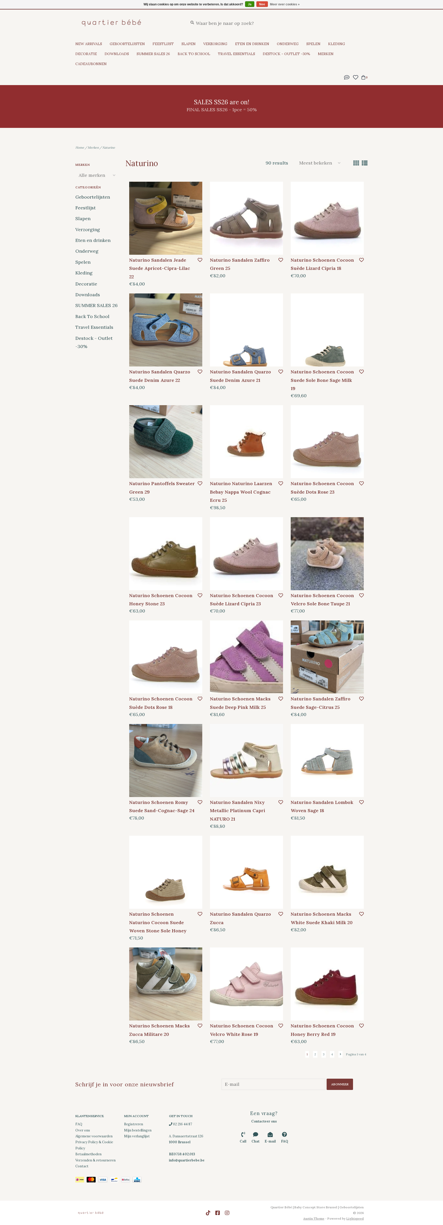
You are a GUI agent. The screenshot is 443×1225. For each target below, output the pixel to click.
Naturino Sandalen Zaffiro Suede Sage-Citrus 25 (320, 703)
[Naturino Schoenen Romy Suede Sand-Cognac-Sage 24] (165, 760)
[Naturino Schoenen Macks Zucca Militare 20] (165, 983)
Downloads (117, 54)
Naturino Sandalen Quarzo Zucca (240, 918)
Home (79, 147)
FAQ (78, 1124)
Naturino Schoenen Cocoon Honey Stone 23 (161, 600)
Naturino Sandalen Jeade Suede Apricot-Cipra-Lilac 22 (159, 268)
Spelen (313, 44)
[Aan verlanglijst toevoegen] (200, 260)
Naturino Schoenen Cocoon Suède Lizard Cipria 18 (322, 264)
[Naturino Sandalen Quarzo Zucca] (246, 872)
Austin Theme (313, 1218)
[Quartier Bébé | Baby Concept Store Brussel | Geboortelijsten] (127, 23)
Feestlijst (163, 44)
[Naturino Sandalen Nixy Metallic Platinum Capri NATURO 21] (246, 760)
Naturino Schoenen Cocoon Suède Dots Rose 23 (322, 488)
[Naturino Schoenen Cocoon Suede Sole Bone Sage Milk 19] (327, 329)
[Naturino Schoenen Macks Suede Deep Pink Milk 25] (246, 656)
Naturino (108, 147)
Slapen (189, 44)
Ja (249, 4)
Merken (326, 54)
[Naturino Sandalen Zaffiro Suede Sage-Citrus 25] (327, 656)
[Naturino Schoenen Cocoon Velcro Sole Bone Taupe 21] (327, 553)
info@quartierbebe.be (187, 1160)
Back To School (194, 54)
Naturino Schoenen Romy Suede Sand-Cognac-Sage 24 (162, 806)
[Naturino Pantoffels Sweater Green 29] (165, 441)
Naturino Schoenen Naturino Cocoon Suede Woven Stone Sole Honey (158, 922)
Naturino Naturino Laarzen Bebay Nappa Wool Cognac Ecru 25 (241, 492)
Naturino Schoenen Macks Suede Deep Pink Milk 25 (240, 703)
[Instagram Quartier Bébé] (227, 1213)
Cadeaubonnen (91, 64)
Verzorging (215, 44)
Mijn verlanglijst (137, 1136)
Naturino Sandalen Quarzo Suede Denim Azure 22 (159, 376)
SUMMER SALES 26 (153, 54)
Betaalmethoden (88, 1154)
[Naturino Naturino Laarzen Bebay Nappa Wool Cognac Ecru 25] (246, 441)
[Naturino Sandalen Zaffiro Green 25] (246, 218)
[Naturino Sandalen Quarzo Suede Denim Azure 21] (246, 329)
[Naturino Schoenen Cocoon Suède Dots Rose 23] (327, 441)
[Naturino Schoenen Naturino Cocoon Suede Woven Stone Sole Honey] (165, 872)
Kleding (336, 44)
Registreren (133, 1124)
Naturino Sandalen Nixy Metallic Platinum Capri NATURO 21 (237, 810)
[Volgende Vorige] (340, 1054)
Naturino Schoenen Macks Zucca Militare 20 (159, 1030)
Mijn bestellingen (138, 1130)
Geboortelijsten (127, 44)
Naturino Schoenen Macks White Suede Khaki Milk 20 (322, 918)
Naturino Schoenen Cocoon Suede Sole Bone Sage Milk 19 (322, 380)
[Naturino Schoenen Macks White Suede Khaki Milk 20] (327, 872)
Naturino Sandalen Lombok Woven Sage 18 (322, 806)
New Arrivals (88, 44)
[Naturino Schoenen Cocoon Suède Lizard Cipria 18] (327, 218)
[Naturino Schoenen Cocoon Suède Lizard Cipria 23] (246, 553)
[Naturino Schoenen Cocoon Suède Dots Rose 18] (165, 656)
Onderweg (288, 44)
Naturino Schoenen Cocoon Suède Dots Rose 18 (161, 703)
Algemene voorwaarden (94, 1136)
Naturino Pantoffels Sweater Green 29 (162, 488)
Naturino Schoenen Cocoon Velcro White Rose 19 (241, 1030)
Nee (262, 4)
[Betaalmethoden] (81, 1181)
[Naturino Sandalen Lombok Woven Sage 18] (327, 760)
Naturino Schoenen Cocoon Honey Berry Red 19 (322, 1030)
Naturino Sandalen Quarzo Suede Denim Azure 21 (240, 376)
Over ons (82, 1130)
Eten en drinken (252, 44)
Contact (81, 1166)
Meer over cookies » (285, 4)
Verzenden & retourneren (95, 1160)
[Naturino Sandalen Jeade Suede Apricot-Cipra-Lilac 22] (165, 218)
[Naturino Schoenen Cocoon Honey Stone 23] (165, 553)
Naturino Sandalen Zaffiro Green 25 (240, 264)
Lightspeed (355, 1218)
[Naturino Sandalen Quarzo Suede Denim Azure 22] (165, 329)
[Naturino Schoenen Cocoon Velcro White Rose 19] (246, 983)
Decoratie (86, 54)
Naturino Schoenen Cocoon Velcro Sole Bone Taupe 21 (322, 600)
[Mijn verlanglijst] (355, 77)
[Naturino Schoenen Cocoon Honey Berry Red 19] (327, 983)
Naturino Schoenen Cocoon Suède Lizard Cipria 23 (241, 600)
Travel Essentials (236, 54)
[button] (347, 77)
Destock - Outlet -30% (286, 54)
